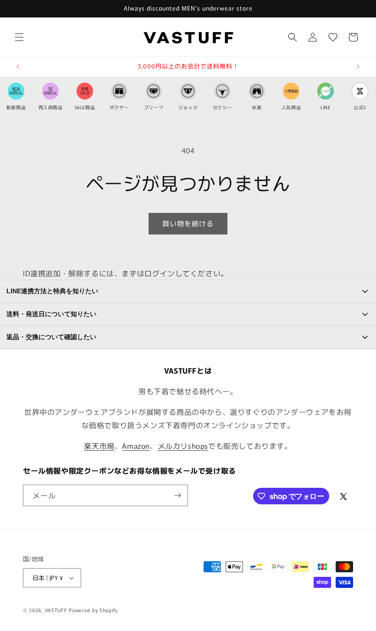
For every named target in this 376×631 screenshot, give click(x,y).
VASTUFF (56, 610)
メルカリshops (183, 445)
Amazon (136, 445)
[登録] (177, 495)
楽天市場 (99, 445)
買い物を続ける (188, 223)
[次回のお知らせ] (358, 66)
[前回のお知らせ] (18, 66)
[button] (19, 37)
